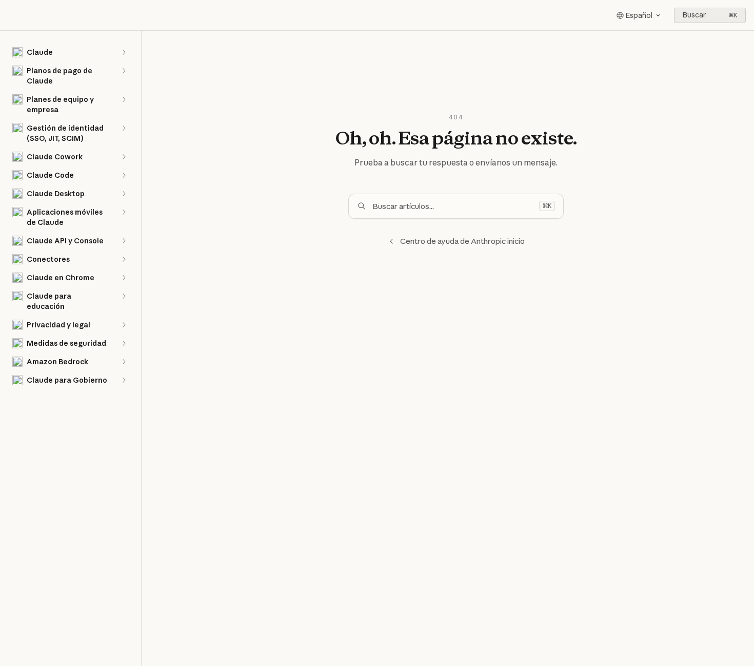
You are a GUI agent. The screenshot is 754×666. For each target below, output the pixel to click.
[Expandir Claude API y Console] (123, 241)
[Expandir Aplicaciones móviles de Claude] (123, 212)
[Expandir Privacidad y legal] (123, 325)
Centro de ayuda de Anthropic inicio (462, 241)
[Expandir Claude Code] (123, 175)
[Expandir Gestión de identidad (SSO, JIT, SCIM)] (123, 128)
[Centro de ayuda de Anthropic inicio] (10, 15)
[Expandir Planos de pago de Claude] (123, 71)
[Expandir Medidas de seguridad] (123, 343)
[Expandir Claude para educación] (123, 296)
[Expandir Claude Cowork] (123, 157)
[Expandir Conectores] (123, 259)
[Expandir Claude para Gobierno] (123, 380)
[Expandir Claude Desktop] (123, 193)
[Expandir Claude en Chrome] (123, 277)
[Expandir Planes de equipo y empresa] (123, 99)
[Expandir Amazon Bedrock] (123, 362)
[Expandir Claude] (123, 52)
